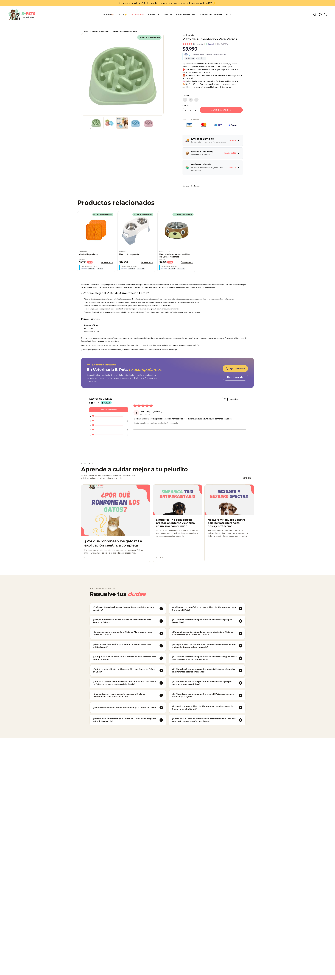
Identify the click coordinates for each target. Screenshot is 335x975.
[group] (167, 3)
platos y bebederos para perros (169, 345)
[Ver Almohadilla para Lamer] (96, 230)
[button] (167, 14)
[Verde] (191, 100)
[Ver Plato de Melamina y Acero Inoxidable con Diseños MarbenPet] (176, 230)
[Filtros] (225, 399)
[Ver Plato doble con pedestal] (136, 230)
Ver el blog (248, 478)
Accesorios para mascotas (99, 32)
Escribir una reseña (108, 409)
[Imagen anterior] (81, 230)
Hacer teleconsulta (235, 377)
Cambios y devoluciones (191, 186)
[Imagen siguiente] (112, 230)
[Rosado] (196, 100)
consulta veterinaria (97, 345)
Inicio (86, 32)
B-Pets (197, 345)
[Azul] (185, 100)
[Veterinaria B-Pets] (22, 14)
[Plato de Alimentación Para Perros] (96, 123)
